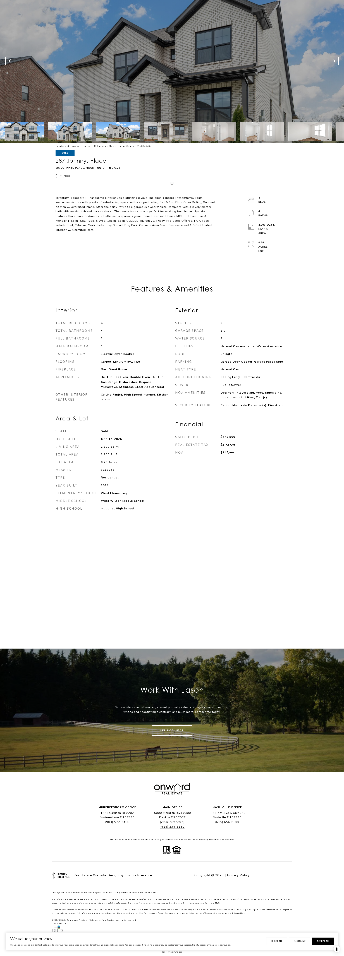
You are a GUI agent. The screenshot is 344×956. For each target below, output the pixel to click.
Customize (299, 941)
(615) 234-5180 (172, 827)
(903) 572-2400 (117, 822)
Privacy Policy (238, 875)
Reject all (276, 941)
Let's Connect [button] (172, 730)
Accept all (323, 941)
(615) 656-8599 (227, 822)
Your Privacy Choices (172, 951)
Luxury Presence (138, 875)
